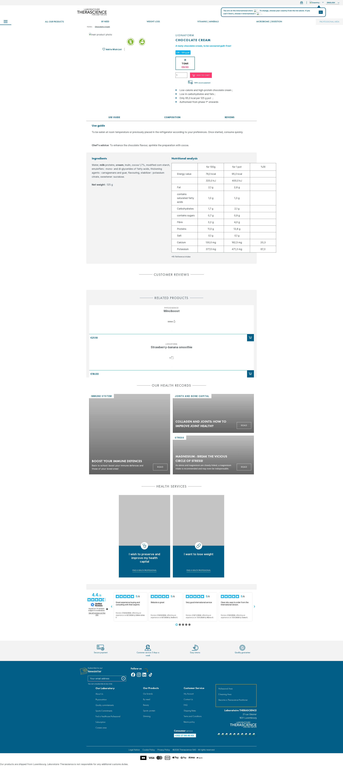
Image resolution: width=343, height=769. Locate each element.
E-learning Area (225, 694)
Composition (172, 117)
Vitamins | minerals (208, 21)
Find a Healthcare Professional (108, 716)
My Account (189, 693)
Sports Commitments (104, 710)
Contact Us (188, 699)
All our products (54, 21)
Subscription (100, 722)
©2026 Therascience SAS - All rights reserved (194, 750)
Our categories (5, 21)
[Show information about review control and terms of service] (107, 609)
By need (105, 21)
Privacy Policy (163, 750)
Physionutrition (101, 699)
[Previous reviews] (111, 607)
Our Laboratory (105, 688)
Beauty (146, 705)
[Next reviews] (254, 607)
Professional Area (226, 688)
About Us (99, 693)
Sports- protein (149, 710)
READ (244, 425)
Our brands (148, 693)
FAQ (185, 705)
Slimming (146, 716)
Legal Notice (134, 750)
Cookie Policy (148, 750)
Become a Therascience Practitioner (233, 699)
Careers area (101, 727)
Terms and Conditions (193, 716)
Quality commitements (105, 705)
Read (160, 467)
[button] (317, 2)
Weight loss (153, 21)
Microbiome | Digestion (269, 21)
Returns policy (189, 721)
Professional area (329, 21)
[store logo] (92, 12)
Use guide (114, 117)
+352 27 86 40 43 (184, 735)
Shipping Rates (190, 710)
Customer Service (194, 688)
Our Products (151, 688)
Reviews (230, 117)
